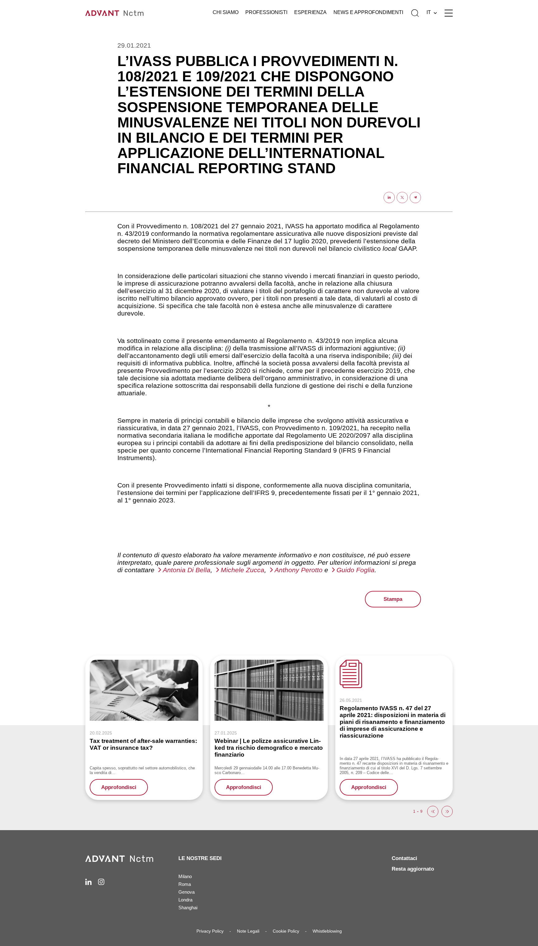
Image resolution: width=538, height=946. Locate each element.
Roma (184, 884)
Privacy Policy (210, 931)
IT (429, 12)
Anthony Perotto (299, 569)
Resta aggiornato (413, 869)
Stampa (393, 599)
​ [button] (432, 811)
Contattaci (404, 858)
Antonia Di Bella (186, 569)
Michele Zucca (242, 569)
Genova (186, 892)
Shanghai (187, 907)
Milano (185, 876)
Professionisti (266, 12)
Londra (185, 899)
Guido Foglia (356, 569)
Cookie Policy (286, 931)
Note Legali (248, 931)
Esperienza (310, 12)
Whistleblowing (327, 931)
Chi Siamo (225, 12)
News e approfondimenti (368, 12)
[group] (144, 727)
